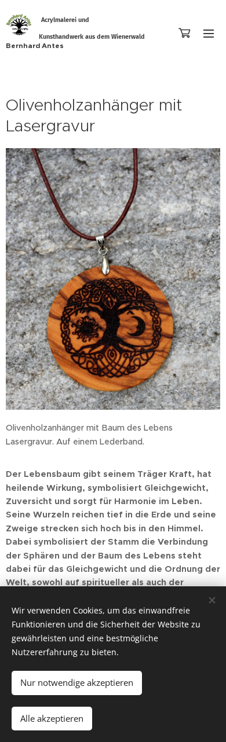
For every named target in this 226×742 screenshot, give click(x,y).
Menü (208, 33)
